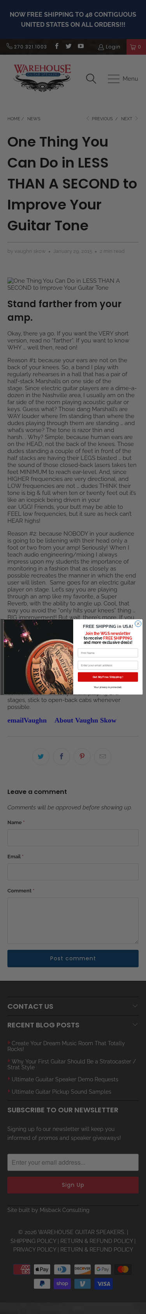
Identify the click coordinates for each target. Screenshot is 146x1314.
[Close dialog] (138, 624)
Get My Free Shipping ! (107, 677)
